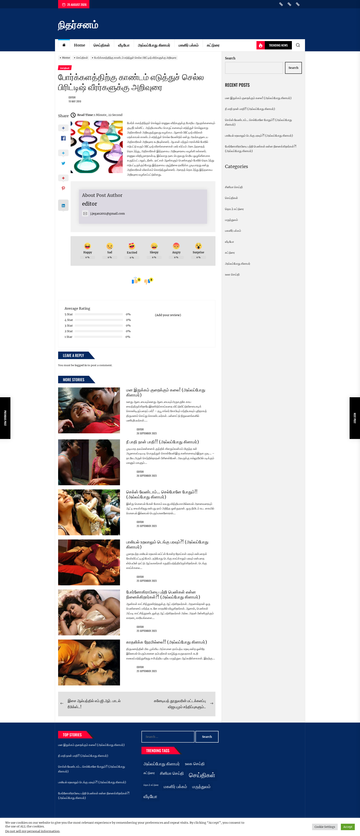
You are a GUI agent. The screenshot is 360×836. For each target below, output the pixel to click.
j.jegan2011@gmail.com (107, 213)
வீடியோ (124, 45)
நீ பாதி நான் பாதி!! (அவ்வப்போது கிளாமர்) (162, 441)
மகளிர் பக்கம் (189, 45)
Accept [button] (347, 827)
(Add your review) (168, 315)
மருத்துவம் (231, 220)
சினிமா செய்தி (234, 187)
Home (79, 45)
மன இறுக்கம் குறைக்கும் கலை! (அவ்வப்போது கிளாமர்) (165, 392)
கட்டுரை (213, 45)
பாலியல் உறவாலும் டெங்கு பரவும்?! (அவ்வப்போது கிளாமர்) (167, 544)
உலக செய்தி (232, 274)
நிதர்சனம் (78, 24)
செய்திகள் (102, 45)
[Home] (64, 45)
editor (72, 97)
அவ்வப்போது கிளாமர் (154, 45)
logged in (81, 365)
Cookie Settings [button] (325, 827)
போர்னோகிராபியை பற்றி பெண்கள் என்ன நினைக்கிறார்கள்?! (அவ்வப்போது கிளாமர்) (163, 594)
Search (230, 58)
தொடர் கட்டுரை (234, 209)
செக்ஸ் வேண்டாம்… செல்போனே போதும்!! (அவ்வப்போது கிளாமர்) (162, 494)
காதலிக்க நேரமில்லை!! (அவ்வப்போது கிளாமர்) (166, 642)
